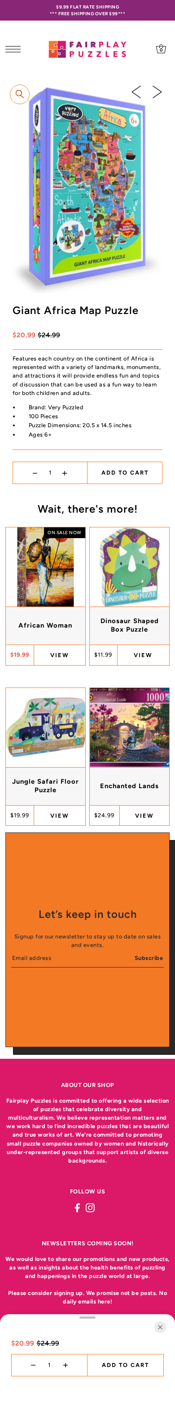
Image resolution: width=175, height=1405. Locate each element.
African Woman (45, 625)
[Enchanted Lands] (129, 727)
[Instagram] (90, 1207)
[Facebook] (77, 1207)
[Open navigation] (15, 48)
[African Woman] (45, 567)
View (59, 655)
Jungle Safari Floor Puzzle (45, 785)
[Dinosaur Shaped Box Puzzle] (129, 567)
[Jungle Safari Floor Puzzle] (45, 727)
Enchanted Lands (129, 786)
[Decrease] (35, 473)
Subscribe (149, 958)
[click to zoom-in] (20, 94)
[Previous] (136, 91)
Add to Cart (125, 472)
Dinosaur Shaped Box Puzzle (130, 625)
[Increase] (65, 473)
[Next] (157, 91)
